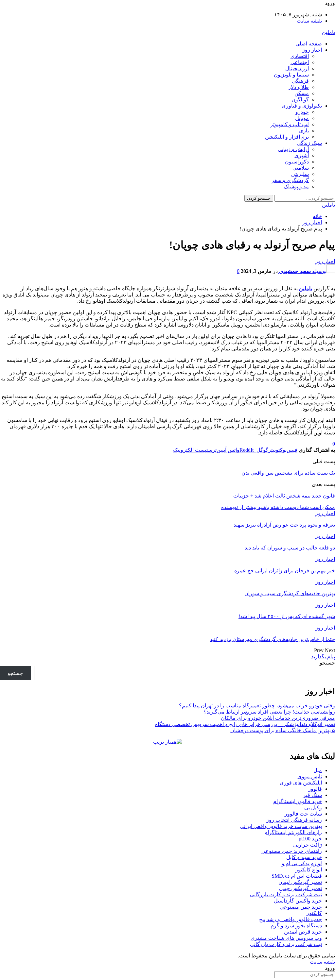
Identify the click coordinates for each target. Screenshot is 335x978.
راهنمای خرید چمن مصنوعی (291, 851)
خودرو (302, 112)
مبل (317, 770)
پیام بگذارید (323, 656)
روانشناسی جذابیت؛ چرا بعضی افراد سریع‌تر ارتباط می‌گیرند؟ (269, 712)
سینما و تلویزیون (291, 74)
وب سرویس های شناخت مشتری (286, 938)
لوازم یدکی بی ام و (302, 863)
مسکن (301, 93)
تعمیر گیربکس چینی (300, 888)
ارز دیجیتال (297, 68)
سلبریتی (300, 174)
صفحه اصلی (308, 43)
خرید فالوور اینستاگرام (297, 801)
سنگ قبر (312, 795)
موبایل (302, 118)
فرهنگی (300, 81)
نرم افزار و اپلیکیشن (287, 137)
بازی (304, 130)
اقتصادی (300, 56)
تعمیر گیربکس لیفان (300, 882)
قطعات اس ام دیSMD (297, 876)
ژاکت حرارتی (307, 845)
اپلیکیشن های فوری (301, 782)
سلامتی (300, 168)
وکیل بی (313, 807)
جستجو (327, 663)
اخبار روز (312, 50)
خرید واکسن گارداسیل (298, 900)
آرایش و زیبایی (293, 149)
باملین (328, 32)
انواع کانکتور (308, 869)
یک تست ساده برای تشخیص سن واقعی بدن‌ (288, 473)
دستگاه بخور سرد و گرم (296, 925)
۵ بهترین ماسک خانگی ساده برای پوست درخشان (282, 730)
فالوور (315, 789)
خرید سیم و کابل (304, 857)
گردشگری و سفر (290, 180)
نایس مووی (309, 776)
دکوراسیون (297, 161)
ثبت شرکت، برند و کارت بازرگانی (286, 894)
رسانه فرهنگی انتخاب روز (294, 820)
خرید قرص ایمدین (303, 932)
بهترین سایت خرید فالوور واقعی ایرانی (281, 826)
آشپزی (301, 155)
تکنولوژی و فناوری (302, 106)
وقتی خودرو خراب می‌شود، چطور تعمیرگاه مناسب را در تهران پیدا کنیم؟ (257, 705)
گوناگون (300, 99)
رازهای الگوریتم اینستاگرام (293, 832)
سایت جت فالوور (303, 814)
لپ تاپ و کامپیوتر (289, 124)
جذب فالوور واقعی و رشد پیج (290, 919)
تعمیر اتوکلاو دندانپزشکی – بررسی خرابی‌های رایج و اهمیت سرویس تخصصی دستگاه (245, 724)
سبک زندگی (309, 143)
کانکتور (314, 913)
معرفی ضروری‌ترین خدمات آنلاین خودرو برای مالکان (278, 718)
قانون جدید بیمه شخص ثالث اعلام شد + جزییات (284, 495)
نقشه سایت (309, 21)
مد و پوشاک (296, 186)
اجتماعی (300, 62)
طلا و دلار (298, 87)
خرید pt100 (310, 838)
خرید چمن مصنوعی (301, 907)
